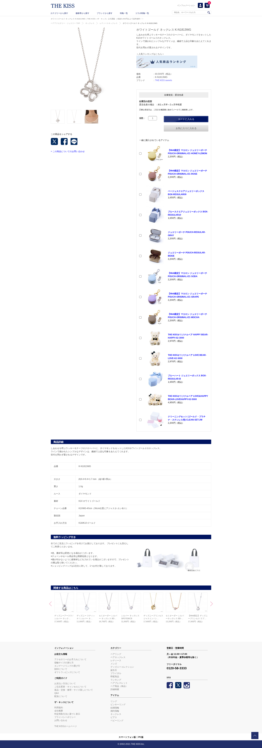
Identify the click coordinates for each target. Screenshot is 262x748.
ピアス (114, 717)
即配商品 (115, 676)
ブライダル (116, 673)
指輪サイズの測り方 (64, 662)
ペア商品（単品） (119, 686)
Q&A (56, 693)
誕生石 (114, 670)
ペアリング (116, 654)
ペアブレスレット (119, 683)
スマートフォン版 (127, 737)
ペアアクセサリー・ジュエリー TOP (65, 23)
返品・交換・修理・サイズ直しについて (73, 690)
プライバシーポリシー (65, 717)
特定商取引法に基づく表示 (67, 714)
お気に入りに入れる (186, 128)
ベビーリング (117, 720)
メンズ (114, 663)
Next (211, 604)
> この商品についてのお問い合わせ (68, 151)
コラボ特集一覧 (142, 13)
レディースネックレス (108, 23)
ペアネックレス (118, 657)
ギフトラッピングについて (67, 672)
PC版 (140, 737)
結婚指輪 (115, 707)
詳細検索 (115, 689)
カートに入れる (186, 119)
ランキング (116, 680)
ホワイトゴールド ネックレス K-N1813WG (140, 23)
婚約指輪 (115, 711)
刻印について (60, 669)
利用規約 (58, 707)
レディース (116, 660)
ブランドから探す (104, 13)
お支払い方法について (65, 683)
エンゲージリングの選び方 (67, 666)
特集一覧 (124, 13)
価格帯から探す (82, 13)
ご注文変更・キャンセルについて (70, 686)
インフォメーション (186, 5)
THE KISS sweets (163, 80)
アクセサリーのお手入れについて (70, 659)
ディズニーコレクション (122, 667)
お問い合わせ (60, 720)
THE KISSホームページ (65, 726)
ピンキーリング (118, 704)
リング (114, 701)
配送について (60, 696)
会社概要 (58, 711)
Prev (50, 604)
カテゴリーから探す (59, 13)
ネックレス (89, 23)
